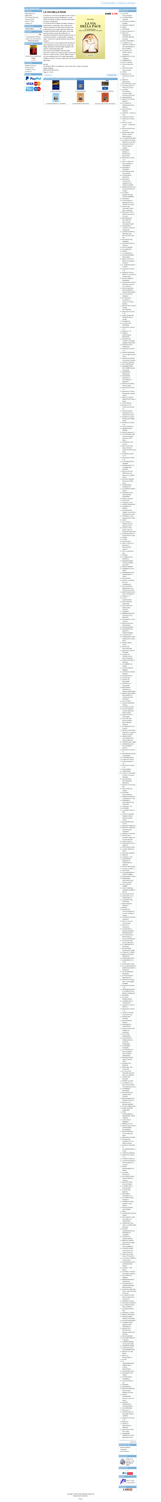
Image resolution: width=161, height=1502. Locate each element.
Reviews (121, 1476)
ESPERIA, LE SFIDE (128, 1312)
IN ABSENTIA (126, 321)
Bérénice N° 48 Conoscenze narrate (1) (128, 76)
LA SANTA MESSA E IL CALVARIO (56, 103)
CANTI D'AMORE (127, 247)
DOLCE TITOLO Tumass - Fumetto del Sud (128, 124)
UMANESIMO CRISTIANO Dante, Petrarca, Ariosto (128, 880)
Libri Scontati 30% (30, 17)
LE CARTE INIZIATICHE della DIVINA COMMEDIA (128, 194)
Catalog (31, 8)
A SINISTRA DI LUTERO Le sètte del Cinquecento (128, 228)
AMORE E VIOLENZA (128, 833)
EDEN (124, 1211)
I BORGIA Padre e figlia (129, 742)
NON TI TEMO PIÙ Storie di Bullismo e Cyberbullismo (127, 163)
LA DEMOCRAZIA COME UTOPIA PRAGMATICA (127, 1324)
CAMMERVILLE (126, 60)
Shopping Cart (123, 11)
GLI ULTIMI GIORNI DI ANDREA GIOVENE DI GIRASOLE (129, 968)
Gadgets (27, 23)
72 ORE (124, 539)
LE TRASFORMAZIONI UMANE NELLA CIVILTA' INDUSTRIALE (128, 1365)
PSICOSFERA (126, 578)
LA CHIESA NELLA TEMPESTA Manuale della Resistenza (128, 1285)
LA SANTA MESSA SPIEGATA (80, 103)
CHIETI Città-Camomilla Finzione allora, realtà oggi (127, 208)
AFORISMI (125, 808)
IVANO (124, 27)
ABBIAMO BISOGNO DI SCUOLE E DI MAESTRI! (128, 615)
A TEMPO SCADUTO (128, 1158)
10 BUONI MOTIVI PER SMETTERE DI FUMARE (128, 1414)
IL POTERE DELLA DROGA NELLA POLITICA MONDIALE (128, 936)
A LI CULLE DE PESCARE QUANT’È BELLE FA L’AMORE (128, 1073)
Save (130, 1473)
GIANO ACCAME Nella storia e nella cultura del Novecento (129, 1291)
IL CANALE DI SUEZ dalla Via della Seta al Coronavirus (128, 1297)
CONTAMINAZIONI (128, 757)
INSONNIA (125, 995)
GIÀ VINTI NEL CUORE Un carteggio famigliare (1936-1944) (128, 340)
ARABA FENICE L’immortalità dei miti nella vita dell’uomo (128, 738)
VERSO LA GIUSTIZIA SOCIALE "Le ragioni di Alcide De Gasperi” (129, 732)
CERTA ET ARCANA (128, 362)
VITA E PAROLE (127, 403)
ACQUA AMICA (126, 769)
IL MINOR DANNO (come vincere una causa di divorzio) (127, 1250)
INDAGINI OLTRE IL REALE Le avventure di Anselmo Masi (129, 274)
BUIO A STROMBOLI (128, 41)
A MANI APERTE (127, 97)
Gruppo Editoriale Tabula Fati (85, 1494)
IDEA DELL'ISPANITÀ (128, 25)
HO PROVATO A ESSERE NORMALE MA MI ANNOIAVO (128, 931)
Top (27, 8)
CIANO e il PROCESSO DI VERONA (126, 1425)
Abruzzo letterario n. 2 (128, 31)
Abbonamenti (29, 13)
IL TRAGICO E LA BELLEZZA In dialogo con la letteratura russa (129, 1084)
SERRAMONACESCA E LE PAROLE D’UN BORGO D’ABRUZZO (128, 991)
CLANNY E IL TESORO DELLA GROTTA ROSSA (127, 656)
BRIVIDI (124, 907)
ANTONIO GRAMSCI (128, 853)
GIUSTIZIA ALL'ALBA (128, 847)
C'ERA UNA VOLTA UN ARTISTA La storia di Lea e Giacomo (128, 284)
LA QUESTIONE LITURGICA (105, 91)
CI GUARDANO (127, 249)
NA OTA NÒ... (126, 500)
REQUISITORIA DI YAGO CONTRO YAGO (127, 1059)
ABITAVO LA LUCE (127, 1081)
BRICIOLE (125, 1421)
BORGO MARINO (127, 566)
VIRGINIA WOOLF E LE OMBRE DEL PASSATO (128, 467)
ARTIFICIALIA (126, 541)
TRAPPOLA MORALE (128, 1153)
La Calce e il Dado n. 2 (128, 868)
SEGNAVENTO (126, 1386)
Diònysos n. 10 (126, 331)
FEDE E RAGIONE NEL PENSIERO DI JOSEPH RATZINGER (128, 290)
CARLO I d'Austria (127, 498)
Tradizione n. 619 (127, 502)
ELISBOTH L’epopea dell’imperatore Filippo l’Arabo (128, 418)
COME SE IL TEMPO (128, 952)
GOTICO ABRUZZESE (129, 1106)
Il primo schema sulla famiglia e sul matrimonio (128, 1030)
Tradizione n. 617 (127, 806)
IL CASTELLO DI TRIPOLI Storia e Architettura (127, 52)
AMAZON (125, 855)
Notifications (123, 1456)
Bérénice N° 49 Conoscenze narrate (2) (128, 407)
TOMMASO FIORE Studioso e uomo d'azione (127, 1203)
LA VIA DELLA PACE (128, 707)
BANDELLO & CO (127, 1123)
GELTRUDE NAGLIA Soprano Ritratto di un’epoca (128, 1178)
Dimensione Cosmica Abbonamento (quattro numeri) (128, 393)
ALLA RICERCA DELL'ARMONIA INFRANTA (127, 781)
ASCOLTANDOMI (127, 1336)
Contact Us (28, 71)
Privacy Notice (29, 67)
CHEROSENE (126, 771)
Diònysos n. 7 (126, 1410)
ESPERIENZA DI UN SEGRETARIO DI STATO (128, 574)
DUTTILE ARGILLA (127, 426)
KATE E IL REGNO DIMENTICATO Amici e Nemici (129, 399)
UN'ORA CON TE (127, 675)
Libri (37, 8)
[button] (108, 3)
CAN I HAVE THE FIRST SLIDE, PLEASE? (127, 607)
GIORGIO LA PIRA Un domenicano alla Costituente (128, 829)
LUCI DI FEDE (126, 701)
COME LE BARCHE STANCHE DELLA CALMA (128, 317)
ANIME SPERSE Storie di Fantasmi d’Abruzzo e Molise (128, 189)
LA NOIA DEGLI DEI (128, 1371)
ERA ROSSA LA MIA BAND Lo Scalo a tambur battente (128, 134)
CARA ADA (125, 611)
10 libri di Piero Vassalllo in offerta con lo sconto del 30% (128, 837)
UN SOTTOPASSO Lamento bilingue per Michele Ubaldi (128, 711)
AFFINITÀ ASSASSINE (128, 1320)
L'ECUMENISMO (127, 1408)
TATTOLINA (125, 870)
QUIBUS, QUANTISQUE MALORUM (126, 335)
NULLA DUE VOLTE (128, 894)
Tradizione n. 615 (127, 857)
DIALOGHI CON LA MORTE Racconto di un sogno (128, 214)
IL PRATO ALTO (127, 635)
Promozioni (28, 19)
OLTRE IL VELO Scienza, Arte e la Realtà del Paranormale (129, 529)
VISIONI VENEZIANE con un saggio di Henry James (129, 354)
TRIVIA (124, 72)
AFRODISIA (125, 29)
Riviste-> (27, 21)
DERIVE (124, 251)
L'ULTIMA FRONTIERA (129, 138)
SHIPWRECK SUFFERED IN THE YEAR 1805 (128, 802)
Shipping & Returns (30, 65)
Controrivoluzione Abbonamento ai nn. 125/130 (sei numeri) (128, 412)
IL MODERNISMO (80, 91)
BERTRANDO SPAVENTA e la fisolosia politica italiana (128, 689)
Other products (124, 1451)
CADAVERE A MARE (128, 1345)
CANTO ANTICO (127, 841)
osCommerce (84, 1496)
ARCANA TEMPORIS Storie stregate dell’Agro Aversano (128, 1390)
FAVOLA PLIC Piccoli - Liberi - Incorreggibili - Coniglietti (128, 981)
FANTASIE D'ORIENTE (129, 1303)
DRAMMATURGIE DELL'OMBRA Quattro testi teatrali (128, 368)
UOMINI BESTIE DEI (128, 958)
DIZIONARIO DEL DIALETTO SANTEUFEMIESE (127, 631)
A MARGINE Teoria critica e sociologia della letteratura (129, 1225)
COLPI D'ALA (126, 677)
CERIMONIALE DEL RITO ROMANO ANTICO (128, 746)
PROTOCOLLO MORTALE (33, 56)
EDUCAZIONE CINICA (129, 876)
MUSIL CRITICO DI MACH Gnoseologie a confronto (128, 261)
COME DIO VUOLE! (128, 759)
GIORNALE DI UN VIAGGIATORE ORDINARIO (127, 494)
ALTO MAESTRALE (128, 364)
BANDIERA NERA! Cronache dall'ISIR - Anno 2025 (128, 563)
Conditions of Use (30, 69)
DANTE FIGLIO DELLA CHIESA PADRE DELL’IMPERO (129, 1127)
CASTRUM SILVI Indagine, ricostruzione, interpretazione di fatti (129, 512)
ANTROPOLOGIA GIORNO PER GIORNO (127, 1094)
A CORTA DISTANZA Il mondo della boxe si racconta (128, 1162)
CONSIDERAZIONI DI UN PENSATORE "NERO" (128, 1264)
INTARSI (124, 555)
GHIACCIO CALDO (128, 117)
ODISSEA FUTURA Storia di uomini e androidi (127, 146)
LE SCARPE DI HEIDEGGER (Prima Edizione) (128, 105)
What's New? (29, 43)
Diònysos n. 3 (126, 596)
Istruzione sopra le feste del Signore (105, 103)
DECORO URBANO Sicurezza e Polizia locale (128, 481)
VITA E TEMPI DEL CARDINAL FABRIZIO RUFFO (128, 890)
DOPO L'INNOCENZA (128, 866)
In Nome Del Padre (55, 91)
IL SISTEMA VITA (127, 253)
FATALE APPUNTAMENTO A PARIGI (128, 1168)
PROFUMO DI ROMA (128, 1137)
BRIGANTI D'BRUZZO (128, 825)
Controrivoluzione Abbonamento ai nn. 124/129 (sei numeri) (128, 202)
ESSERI (124, 537)
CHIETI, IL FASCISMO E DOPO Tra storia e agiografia (128, 775)
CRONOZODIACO (127, 627)
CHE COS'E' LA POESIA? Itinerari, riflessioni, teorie (127, 524)
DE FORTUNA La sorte (129, 83)
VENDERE (125, 1384)
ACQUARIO (125, 198)
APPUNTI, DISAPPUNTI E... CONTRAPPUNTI (127, 1404)
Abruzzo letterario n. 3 (128, 432)
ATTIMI (124, 1359)
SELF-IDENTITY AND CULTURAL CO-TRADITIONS (128, 1219)
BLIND (124, 520)
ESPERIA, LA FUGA (128, 1301)
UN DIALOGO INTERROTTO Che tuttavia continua (128, 1141)
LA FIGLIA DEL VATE (128, 964)
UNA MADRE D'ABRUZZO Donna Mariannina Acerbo (128, 1435)
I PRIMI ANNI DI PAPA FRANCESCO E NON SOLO (128, 638)
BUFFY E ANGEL (127, 62)
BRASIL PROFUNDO (128, 1314)
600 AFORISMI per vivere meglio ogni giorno (127, 1133)
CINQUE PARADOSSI (128, 504)
